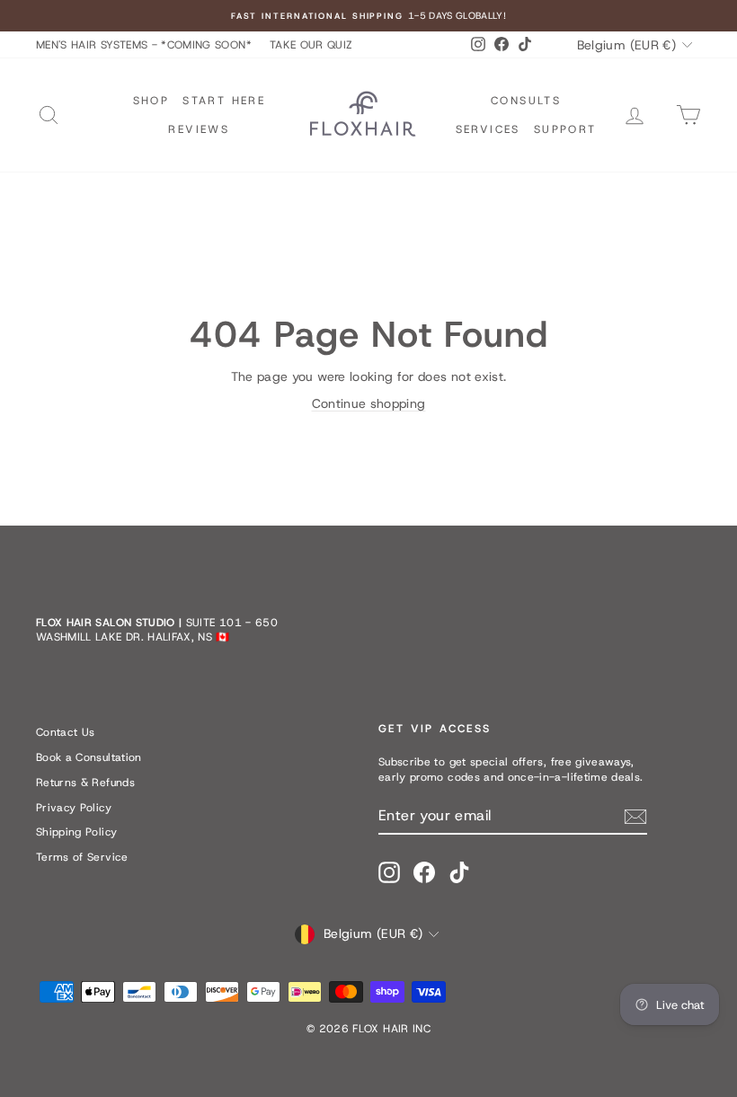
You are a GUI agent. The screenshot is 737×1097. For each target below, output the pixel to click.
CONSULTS (526, 100)
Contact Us (65, 732)
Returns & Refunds (85, 782)
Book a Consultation (89, 757)
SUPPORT (565, 129)
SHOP (151, 100)
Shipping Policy (76, 832)
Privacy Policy (73, 808)
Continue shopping (369, 403)
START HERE (223, 100)
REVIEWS (198, 129)
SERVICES (488, 129)
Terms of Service (82, 857)
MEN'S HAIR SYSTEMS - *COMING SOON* (144, 45)
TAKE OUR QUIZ (311, 45)
